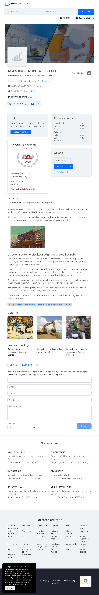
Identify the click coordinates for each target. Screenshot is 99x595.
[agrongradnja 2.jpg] (20, 327)
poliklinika (26, 525)
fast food (40, 536)
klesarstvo (12, 544)
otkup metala (54, 550)
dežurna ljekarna (54, 532)
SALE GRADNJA (14, 471)
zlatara (83, 544)
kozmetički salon (26, 550)
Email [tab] (36, 103)
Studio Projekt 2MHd (16, 452)
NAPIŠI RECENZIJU (42, 81)
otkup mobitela (69, 532)
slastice (39, 549)
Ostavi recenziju (19, 103)
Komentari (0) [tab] (30, 364)
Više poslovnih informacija (23, 189)
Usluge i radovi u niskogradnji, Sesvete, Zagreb (17, 352)
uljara (24, 536)
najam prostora (26, 545)
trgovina (54, 525)
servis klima (41, 525)
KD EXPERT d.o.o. (15, 487)
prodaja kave (83, 526)
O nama (41, 580)
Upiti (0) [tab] (14, 364)
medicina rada (55, 537)
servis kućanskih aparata (84, 538)
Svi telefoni (30, 91)
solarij (68, 536)
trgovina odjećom (40, 532)
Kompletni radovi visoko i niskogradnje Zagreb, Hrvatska (76, 352)
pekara (10, 549)
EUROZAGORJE (58, 452)
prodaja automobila (12, 526)
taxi (67, 525)
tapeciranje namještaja (41, 545)
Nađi (87, 11)
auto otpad (70, 544)
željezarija (26, 531)
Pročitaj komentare (62, 172)
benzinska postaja (55, 545)
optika (10, 536)
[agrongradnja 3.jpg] (49, 327)
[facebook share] (89, 73)
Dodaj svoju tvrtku (86, 18)
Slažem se (10, 588)
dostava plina (11, 556)
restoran (84, 531)
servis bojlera (83, 550)
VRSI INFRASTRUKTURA (61, 487)
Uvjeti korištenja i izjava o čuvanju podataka (61, 581)
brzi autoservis (12, 532)
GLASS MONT (57, 471)
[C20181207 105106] (78, 327)
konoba (68, 549)
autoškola (26, 555)
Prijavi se (67, 18)
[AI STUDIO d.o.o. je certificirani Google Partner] (86, 581)
